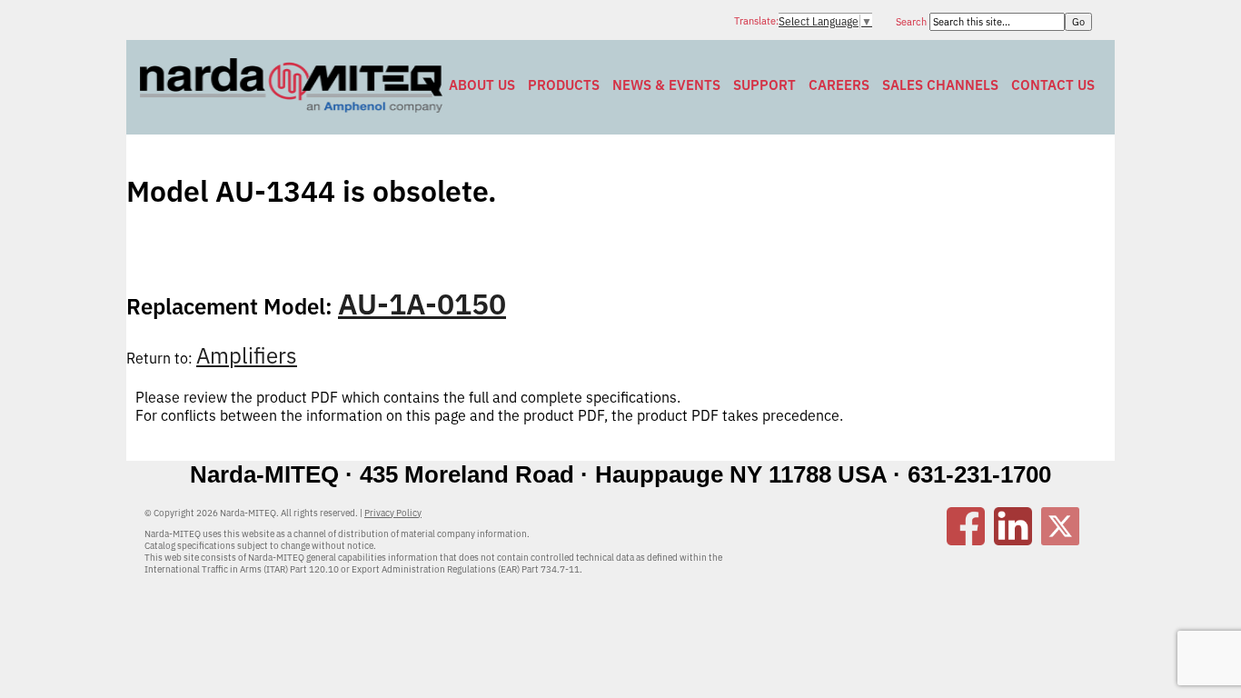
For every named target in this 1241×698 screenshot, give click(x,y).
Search (912, 21)
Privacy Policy (393, 513)
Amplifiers (246, 355)
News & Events (666, 85)
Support (764, 85)
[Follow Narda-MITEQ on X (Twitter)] (1060, 540)
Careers (839, 85)
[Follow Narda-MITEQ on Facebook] (965, 540)
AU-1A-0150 (422, 303)
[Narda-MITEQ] (291, 107)
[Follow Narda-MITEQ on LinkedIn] (1013, 540)
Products (564, 85)
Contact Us (1053, 85)
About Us (482, 85)
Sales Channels (940, 85)
